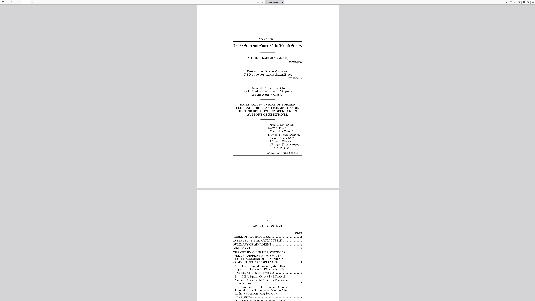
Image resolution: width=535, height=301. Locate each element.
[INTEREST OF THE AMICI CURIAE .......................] (267, 240)
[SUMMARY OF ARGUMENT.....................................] (267, 244)
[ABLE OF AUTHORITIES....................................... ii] (268, 236)
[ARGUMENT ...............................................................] (267, 248)
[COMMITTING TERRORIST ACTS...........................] (267, 262)
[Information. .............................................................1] (268, 296)
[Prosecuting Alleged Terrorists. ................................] (268, 272)
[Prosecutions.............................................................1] (268, 283)
